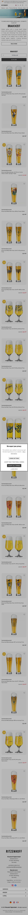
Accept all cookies (14, 465)
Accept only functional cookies (14, 462)
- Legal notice (14, 469)
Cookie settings (14, 458)
